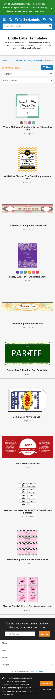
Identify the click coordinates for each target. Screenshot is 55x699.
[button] (4, 19)
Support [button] (5, 657)
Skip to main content (9, 9)
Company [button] (6, 664)
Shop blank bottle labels (31, 48)
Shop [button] (4, 643)
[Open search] (50, 26)
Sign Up (44, 634)
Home (4, 60)
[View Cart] (50, 19)
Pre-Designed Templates (34, 60)
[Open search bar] (10, 19)
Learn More (46, 689)
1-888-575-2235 (36, 671)
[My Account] (44, 19)
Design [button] (5, 650)
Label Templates (15, 60)
